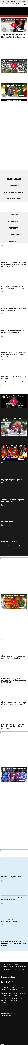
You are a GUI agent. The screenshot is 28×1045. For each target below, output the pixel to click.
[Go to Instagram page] (6, 982)
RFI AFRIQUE (13, 221)
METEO (3, 1044)
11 (19, 545)
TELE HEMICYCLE (14, 179)
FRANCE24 (13, 241)
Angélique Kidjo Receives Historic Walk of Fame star (14, 35)
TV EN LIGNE (14, 185)
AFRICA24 (13, 214)
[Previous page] (5, 382)
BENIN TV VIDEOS (14, 173)
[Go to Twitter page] (13, 982)
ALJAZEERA (13, 228)
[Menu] (25, 5)
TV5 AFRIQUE (13, 234)
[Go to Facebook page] (2, 982)
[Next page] (22, 382)
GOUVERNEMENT (14, 199)
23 (19, 381)
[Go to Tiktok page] (9, 982)
